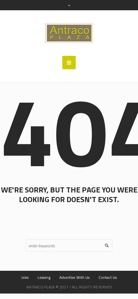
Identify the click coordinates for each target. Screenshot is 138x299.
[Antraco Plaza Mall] (69, 33)
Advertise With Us (74, 277)
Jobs (25, 277)
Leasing (44, 277)
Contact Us (108, 277)
